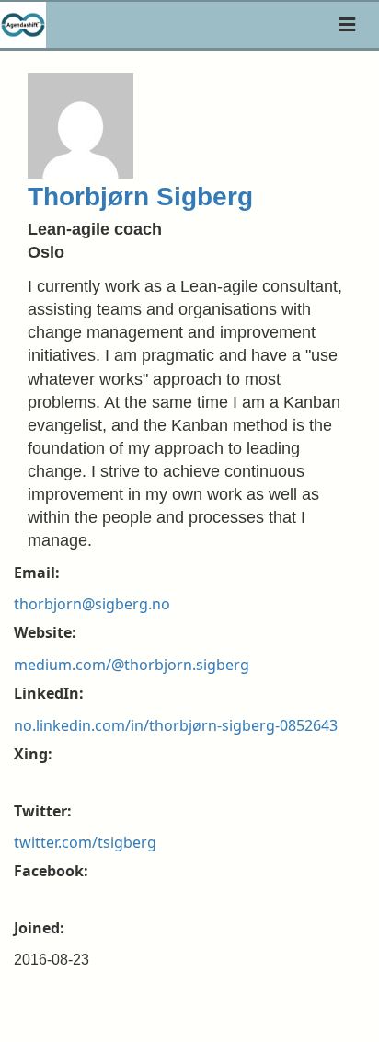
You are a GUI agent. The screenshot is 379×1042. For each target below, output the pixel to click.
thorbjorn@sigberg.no (92, 604)
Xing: (33, 754)
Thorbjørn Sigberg (140, 196)
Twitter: (43, 811)
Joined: (39, 928)
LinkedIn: (49, 693)
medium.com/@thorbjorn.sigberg (131, 664)
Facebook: (51, 871)
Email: (37, 572)
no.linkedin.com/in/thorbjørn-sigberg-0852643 (176, 725)
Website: (45, 632)
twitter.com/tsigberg (85, 842)
